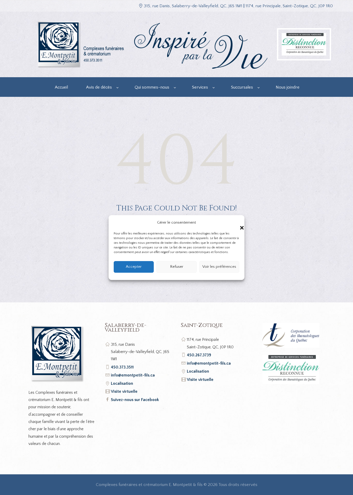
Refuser (176, 266)
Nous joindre (288, 87)
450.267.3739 (199, 355)
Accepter (134, 266)
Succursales (242, 87)
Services (200, 87)
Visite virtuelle (124, 391)
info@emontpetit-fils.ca (133, 375)
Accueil (61, 87)
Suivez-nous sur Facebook (135, 399)
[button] (236, 222)
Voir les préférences (219, 266)
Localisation (122, 383)
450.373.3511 (122, 367)
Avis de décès (99, 87)
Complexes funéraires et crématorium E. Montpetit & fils (149, 484)
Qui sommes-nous (152, 87)
